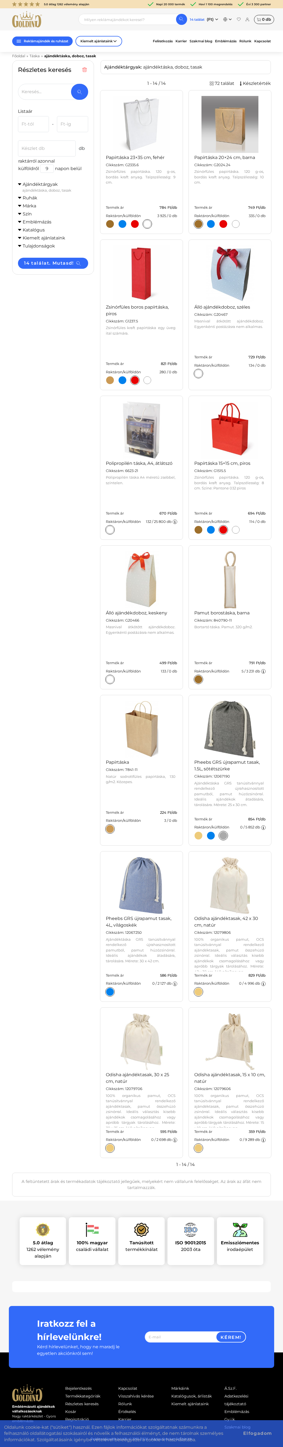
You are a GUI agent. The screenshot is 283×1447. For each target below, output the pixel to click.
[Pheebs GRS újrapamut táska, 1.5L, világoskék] (211, 835)
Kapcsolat (262, 41)
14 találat (197, 19)
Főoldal (18, 56)
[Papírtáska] (110, 829)
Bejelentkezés (78, 1388)
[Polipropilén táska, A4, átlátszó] (110, 530)
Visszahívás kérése (136, 1396)
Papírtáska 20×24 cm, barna (224, 157)
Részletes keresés (82, 1403)
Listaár (25, 111)
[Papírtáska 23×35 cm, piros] (135, 224)
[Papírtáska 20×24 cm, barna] (198, 224)
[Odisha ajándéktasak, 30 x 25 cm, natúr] (110, 1148)
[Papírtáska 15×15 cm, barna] (198, 530)
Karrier (181, 41)
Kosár (70, 1411)
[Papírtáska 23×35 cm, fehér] (147, 224)
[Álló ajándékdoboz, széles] (198, 373)
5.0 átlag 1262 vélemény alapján (66, 4)
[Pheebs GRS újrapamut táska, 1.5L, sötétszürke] (223, 835)
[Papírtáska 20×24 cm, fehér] (236, 224)
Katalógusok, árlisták (191, 1396)
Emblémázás (226, 41)
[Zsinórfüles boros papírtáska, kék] (122, 380)
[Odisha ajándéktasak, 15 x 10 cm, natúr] (198, 1148)
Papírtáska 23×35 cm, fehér (135, 157)
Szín (27, 214)
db (266, 19)
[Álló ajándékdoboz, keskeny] (110, 679)
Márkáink (180, 1388)
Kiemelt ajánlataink (190, 1403)
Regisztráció (77, 1419)
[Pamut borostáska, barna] (198, 679)
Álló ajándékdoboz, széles (222, 307)
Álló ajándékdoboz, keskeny (136, 613)
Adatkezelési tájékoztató (236, 1400)
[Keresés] (181, 19)
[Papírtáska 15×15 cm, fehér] (236, 530)
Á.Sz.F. (230, 1388)
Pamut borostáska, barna (222, 613)
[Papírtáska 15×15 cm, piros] (223, 530)
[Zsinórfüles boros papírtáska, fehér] (147, 380)
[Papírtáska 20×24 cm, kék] (211, 224)
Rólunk (245, 41)
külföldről (28, 168)
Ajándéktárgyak (46, 187)
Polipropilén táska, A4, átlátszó (139, 463)
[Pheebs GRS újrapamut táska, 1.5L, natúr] (198, 835)
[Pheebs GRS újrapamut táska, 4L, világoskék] (110, 992)
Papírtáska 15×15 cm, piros (222, 463)
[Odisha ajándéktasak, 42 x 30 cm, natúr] (198, 992)
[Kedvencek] (239, 19)
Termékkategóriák (82, 1396)
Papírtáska (117, 762)
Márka (29, 205)
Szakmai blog (201, 41)
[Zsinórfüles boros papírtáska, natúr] (110, 380)
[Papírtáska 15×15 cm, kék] (211, 530)
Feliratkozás (163, 41)
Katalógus (34, 230)
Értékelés (127, 1411)
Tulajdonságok (39, 246)
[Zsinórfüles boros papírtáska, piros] (135, 380)
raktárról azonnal (36, 161)
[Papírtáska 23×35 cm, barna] (110, 224)
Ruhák (30, 197)
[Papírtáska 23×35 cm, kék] (122, 224)
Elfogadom (257, 1433)
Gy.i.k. (229, 1419)
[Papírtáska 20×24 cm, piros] (223, 224)
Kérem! (231, 1337)
